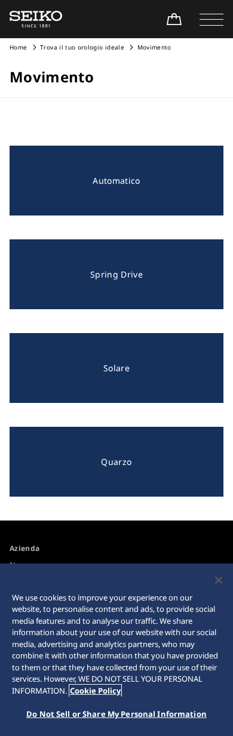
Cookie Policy (95, 690)
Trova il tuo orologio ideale (82, 47)
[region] (116, 649)
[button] (211, 19)
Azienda (24, 548)
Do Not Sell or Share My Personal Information (116, 714)
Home (18, 47)
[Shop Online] (174, 19)
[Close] (219, 580)
